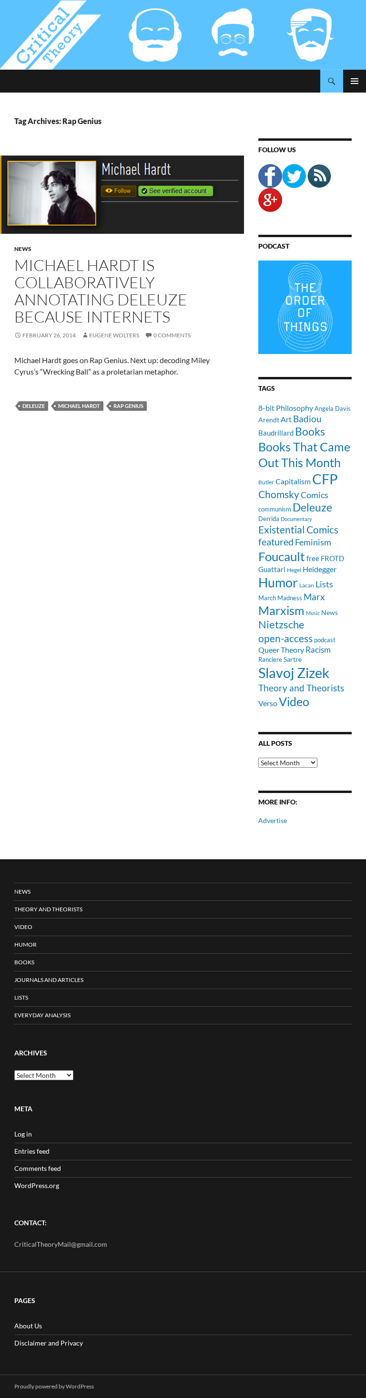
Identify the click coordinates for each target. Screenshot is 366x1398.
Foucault (281, 556)
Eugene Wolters (114, 335)
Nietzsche (281, 624)
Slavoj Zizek (293, 672)
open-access (285, 638)
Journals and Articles (48, 979)
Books (310, 431)
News (22, 248)
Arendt (268, 420)
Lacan (306, 585)
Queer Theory (281, 649)
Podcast (273, 246)
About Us (28, 1326)
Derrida (268, 518)
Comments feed (37, 1168)
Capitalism (293, 481)
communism (274, 509)
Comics (314, 495)
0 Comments (172, 335)
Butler (266, 482)
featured (276, 541)
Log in (23, 1134)
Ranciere (270, 659)
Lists (324, 584)
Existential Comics (298, 529)
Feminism (313, 542)
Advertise (272, 820)
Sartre (293, 659)
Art (286, 419)
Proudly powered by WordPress (54, 1386)
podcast (325, 640)
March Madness (280, 598)
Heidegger (319, 569)
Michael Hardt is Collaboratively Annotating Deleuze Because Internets (100, 290)
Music (313, 613)
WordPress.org (36, 1185)
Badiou (307, 418)
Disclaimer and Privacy (48, 1343)
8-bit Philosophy (285, 407)
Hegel (294, 569)
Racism (318, 650)
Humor (278, 582)
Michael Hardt (79, 406)
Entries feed (32, 1151)
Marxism (281, 610)
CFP (325, 478)
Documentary (296, 519)
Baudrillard (276, 432)
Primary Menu (354, 81)
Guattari (271, 569)
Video (294, 701)
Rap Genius (128, 406)
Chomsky (278, 494)
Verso (267, 703)
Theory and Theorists (301, 687)
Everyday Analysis (42, 1015)
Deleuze (33, 406)
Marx (314, 597)
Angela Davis (333, 408)
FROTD (332, 558)
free (312, 558)
